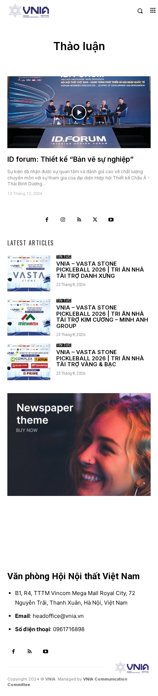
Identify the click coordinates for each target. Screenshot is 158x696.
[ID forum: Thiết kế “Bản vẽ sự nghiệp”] (79, 112)
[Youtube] (111, 220)
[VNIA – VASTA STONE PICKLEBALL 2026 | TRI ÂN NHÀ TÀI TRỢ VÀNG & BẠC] (28, 361)
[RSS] (79, 220)
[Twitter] (95, 220)
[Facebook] (47, 220)
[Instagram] (63, 220)
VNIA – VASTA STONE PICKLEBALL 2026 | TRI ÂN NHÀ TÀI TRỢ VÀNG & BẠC (100, 358)
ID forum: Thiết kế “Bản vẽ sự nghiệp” (70, 159)
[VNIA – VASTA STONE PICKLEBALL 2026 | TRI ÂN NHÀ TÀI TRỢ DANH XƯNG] (28, 273)
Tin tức (63, 257)
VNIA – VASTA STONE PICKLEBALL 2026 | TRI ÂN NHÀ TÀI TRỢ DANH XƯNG (100, 269)
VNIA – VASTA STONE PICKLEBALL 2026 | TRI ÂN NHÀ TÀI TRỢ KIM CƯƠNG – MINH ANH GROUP (102, 316)
